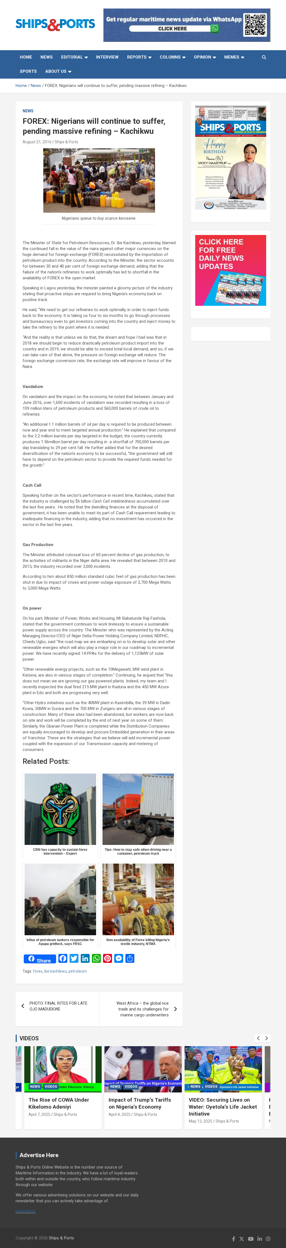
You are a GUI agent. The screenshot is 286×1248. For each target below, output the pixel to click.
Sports (28, 71)
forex (37, 971)
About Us (55, 71)
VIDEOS (29, 1038)
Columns (170, 57)
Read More (25, 1211)
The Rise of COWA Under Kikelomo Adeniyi (58, 1103)
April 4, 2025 (119, 1114)
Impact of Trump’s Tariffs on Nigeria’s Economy (140, 1103)
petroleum (77, 971)
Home (26, 57)
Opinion (202, 57)
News (46, 57)
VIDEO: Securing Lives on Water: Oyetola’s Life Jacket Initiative (223, 1107)
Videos (51, 1087)
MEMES (231, 57)
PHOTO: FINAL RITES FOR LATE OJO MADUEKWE (58, 1006)
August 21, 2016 (37, 142)
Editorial (72, 57)
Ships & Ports (66, 142)
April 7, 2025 (39, 1114)
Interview (107, 57)
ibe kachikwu (55, 971)
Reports (137, 57)
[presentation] (258, 1038)
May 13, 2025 (200, 1121)
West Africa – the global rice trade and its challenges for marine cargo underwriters (142, 1009)
